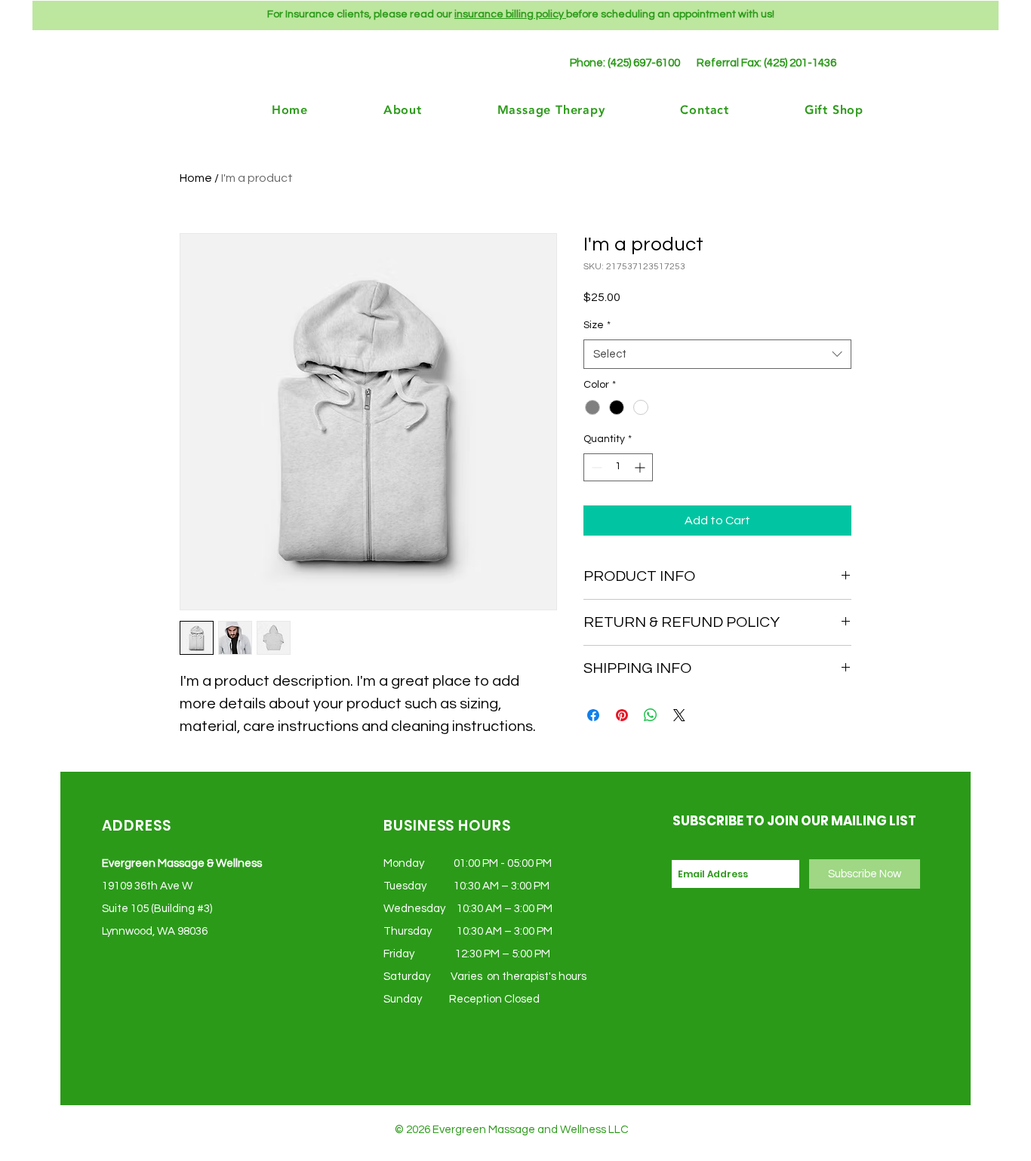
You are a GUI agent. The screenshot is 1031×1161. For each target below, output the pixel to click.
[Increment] (641, 467)
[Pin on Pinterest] (622, 715)
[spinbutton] (618, 467)
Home (196, 178)
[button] (807, 109)
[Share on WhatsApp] (651, 715)
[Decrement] (595, 467)
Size (597, 325)
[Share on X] (679, 715)
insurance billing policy (510, 14)
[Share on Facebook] (593, 715)
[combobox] (717, 354)
